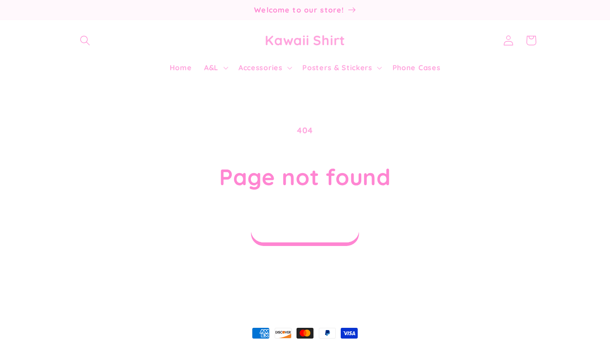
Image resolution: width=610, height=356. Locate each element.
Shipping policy (398, 351)
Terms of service (339, 351)
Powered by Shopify (168, 351)
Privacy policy (283, 351)
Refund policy (230, 351)
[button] (85, 40)
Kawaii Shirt (117, 351)
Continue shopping (305, 229)
